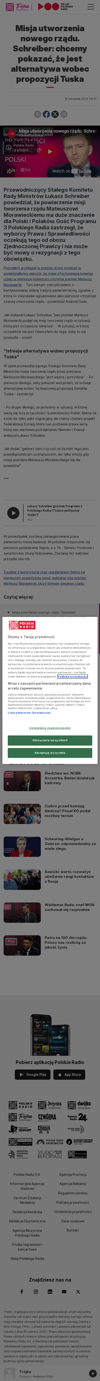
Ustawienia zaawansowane (49, 728)
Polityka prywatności (72, 676)
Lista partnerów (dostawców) (29, 713)
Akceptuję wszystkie (50, 752)
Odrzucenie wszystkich (50, 740)
